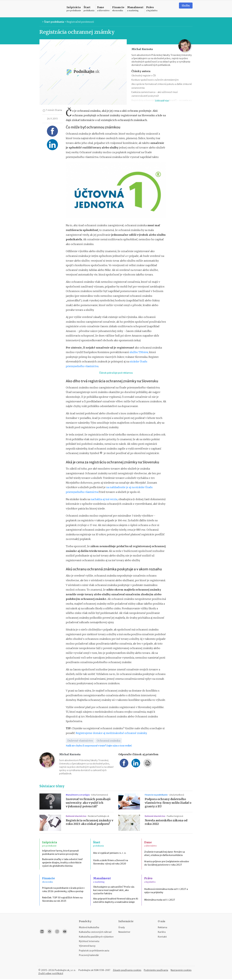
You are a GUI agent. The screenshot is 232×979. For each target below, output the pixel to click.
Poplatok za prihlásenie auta (94, 950)
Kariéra (162, 932)
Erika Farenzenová (99, 795)
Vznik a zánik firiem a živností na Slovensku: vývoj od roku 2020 (110, 862)
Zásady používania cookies (127, 970)
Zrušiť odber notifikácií (50, 973)
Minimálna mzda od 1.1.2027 (159, 899)
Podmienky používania (156, 970)
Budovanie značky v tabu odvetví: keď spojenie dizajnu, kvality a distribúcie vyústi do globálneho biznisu (62, 862)
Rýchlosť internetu (89, 941)
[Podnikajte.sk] (51, 9)
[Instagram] (57, 931)
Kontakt (162, 936)
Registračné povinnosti (80, 21)
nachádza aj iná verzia (104, 499)
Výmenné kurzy (87, 945)
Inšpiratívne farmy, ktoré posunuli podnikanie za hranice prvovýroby (60, 852)
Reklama (162, 927)
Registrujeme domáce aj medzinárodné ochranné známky (111, 733)
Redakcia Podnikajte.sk (98, 816)
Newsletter (124, 932)
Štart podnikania (54, 21)
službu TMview (139, 352)
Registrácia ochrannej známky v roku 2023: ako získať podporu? (89, 822)
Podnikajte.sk (85, 970)
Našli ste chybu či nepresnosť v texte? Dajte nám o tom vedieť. (99, 745)
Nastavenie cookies (181, 970)
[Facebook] (49, 931)
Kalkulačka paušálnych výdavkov (96, 936)
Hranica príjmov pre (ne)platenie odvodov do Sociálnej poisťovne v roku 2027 (166, 863)
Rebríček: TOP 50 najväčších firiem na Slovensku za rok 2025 (62, 899)
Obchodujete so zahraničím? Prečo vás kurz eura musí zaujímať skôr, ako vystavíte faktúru (113, 890)
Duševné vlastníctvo (80, 740)
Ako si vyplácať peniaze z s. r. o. (109, 853)
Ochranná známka (108, 740)
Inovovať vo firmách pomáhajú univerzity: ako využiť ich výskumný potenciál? (88, 802)
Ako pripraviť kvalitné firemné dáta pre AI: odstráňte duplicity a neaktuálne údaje (115, 900)
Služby (186, 5)
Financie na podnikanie (156, 795)
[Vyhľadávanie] (172, 8)
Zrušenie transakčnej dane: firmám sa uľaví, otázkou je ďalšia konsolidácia (164, 853)
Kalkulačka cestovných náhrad (95, 932)
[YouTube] (64, 931)
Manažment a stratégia (78, 795)
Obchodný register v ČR (143, 75)
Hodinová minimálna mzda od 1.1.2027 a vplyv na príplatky (166, 891)
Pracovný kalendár (89, 955)
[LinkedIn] (42, 931)
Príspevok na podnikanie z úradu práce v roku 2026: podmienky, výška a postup (63, 890)
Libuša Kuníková (176, 795)
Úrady (121, 927)
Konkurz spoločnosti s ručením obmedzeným (155, 79)
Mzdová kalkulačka (89, 927)
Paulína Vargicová (175, 816)
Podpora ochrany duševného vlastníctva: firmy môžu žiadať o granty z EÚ (168, 802)
